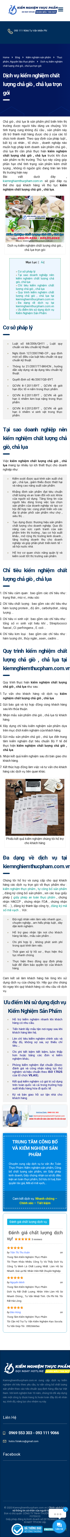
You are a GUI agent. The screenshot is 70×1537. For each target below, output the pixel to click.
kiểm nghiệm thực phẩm (19, 889)
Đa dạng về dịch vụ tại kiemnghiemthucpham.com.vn (35, 304)
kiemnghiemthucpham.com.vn (23, 181)
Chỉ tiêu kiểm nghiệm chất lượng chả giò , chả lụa (35, 287)
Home (6, 57)
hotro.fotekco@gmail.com (23, 1441)
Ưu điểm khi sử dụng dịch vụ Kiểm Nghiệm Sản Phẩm (35, 311)
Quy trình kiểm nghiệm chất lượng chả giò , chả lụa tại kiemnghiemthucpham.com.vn (35, 296)
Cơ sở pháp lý (26, 271)
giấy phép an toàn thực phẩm (34, 897)
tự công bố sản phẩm (52, 889)
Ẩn (42, 262)
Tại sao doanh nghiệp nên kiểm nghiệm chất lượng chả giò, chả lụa (35, 278)
